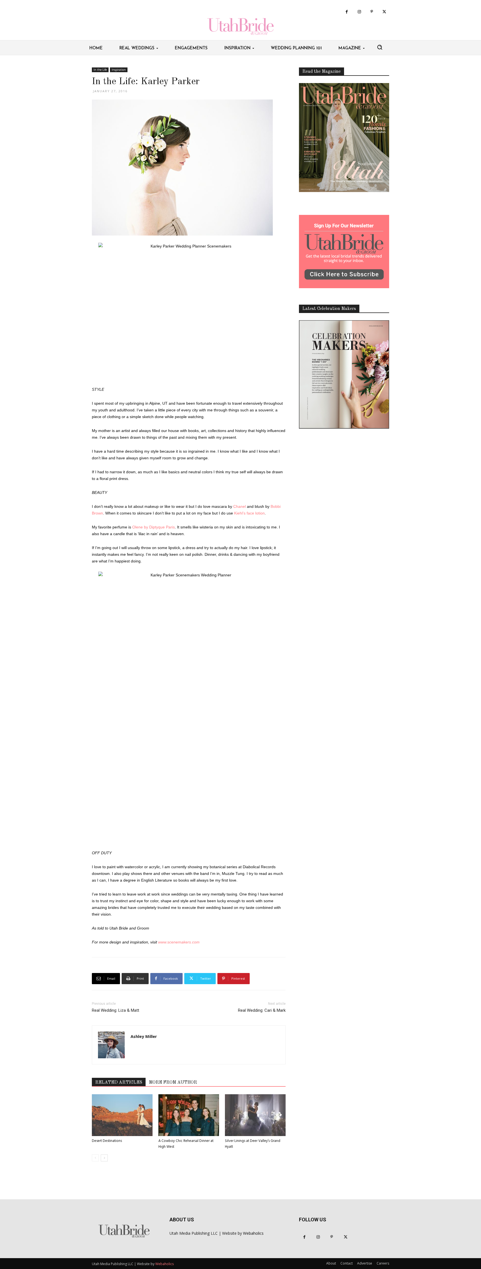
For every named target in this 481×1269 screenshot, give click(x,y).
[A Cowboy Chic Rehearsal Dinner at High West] (188, 1115)
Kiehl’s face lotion (249, 513)
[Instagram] (359, 12)
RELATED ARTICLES (118, 1082)
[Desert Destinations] (122, 1115)
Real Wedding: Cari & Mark (262, 1010)
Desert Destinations (107, 1141)
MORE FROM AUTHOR (173, 1082)
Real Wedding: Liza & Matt (115, 1010)
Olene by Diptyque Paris (153, 527)
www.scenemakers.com (179, 942)
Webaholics (253, 1233)
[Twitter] (384, 12)
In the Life (100, 70)
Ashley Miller (144, 1036)
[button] (379, 47)
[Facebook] (347, 12)
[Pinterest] (372, 12)
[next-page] (104, 1157)
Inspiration (119, 70)
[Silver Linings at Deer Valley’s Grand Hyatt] (255, 1115)
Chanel (239, 506)
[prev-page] (95, 1157)
